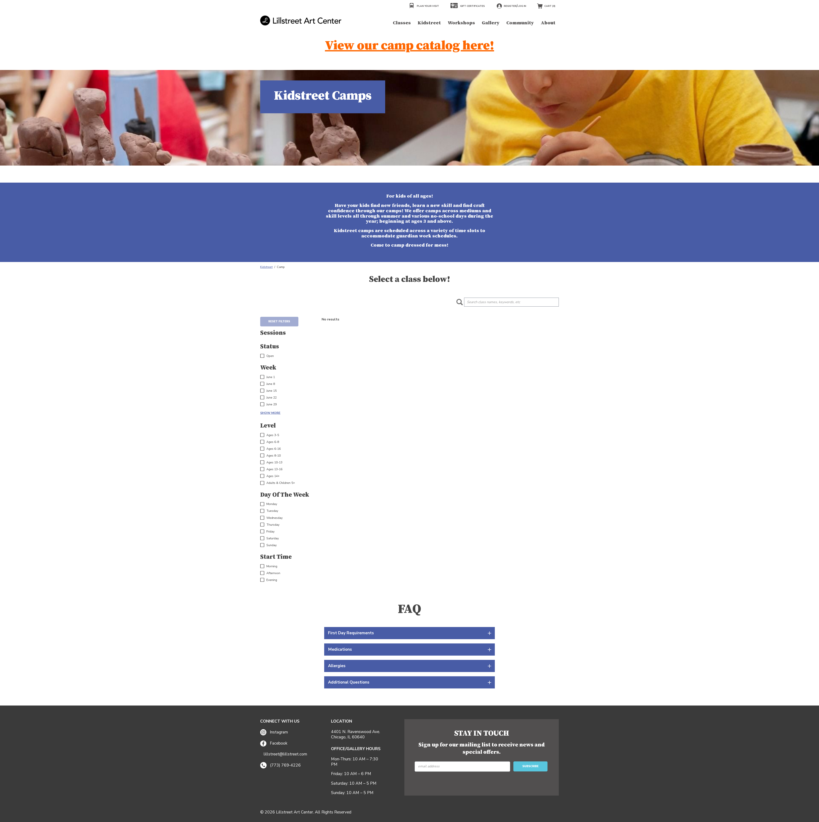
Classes (402, 23)
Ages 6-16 (273, 449)
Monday (271, 504)
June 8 (270, 384)
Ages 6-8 (272, 442)
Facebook (278, 743)
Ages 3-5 (272, 435)
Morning (271, 566)
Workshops (461, 23)
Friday (270, 531)
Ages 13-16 (274, 469)
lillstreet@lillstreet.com (285, 754)
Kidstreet (429, 23)
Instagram (279, 732)
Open (270, 356)
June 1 (270, 377)
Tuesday (272, 511)
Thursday (272, 525)
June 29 (271, 404)
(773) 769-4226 (285, 765)
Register (510, 6)
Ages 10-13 (274, 462)
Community (520, 23)
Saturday (272, 538)
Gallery (491, 23)
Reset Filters (279, 321)
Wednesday (274, 518)
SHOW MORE (270, 413)
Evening (271, 580)
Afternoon (273, 573)
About (548, 23)
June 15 (271, 391)
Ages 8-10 (273, 455)
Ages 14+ (273, 476)
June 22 (271, 397)
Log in (521, 6)
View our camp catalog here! (409, 46)
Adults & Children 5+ (280, 483)
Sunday (271, 545)
